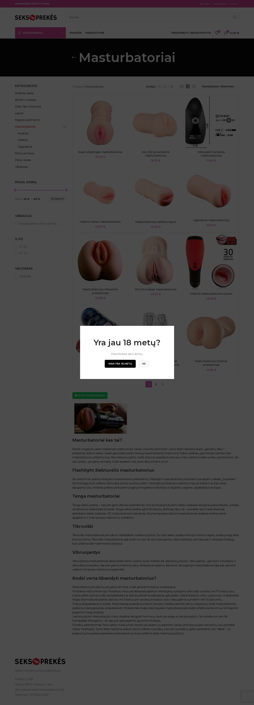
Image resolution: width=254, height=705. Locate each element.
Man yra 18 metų (120, 363)
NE (144, 363)
